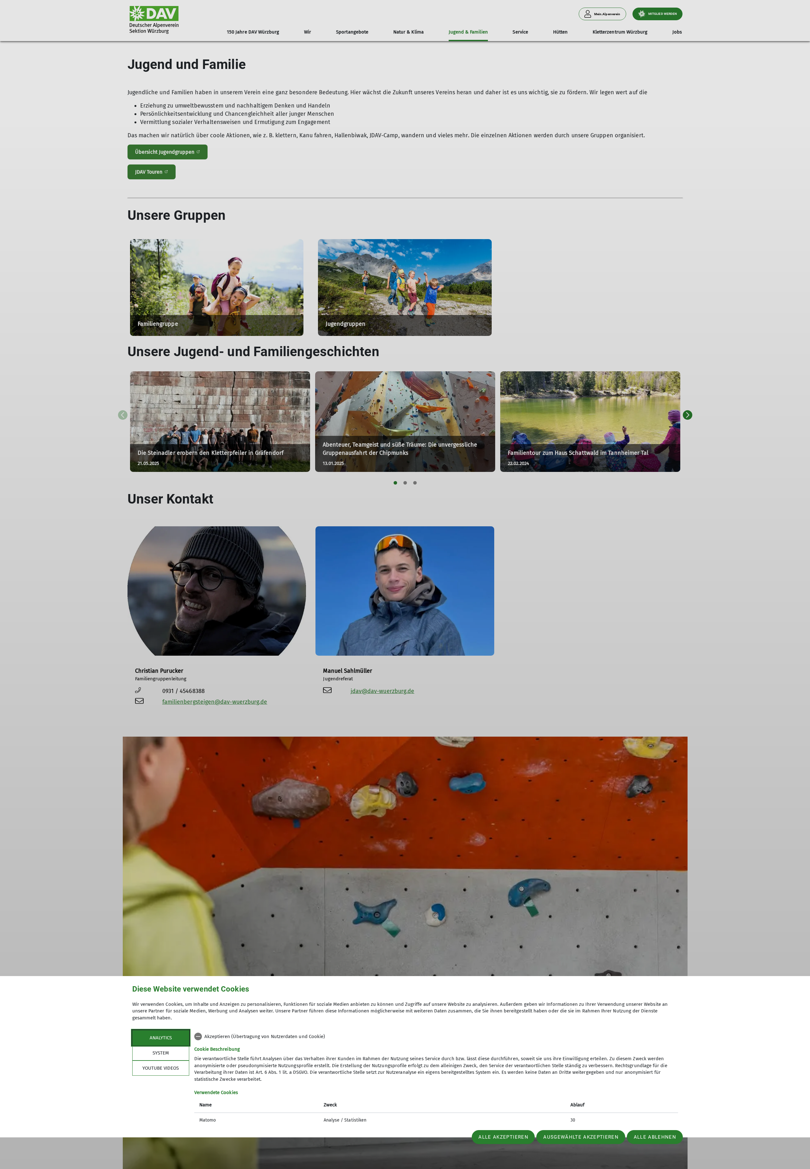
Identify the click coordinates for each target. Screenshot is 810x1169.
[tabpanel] (436, 1079)
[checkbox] (436, 1036)
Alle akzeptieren (503, 1137)
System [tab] (161, 1053)
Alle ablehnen (655, 1137)
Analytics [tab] (161, 1038)
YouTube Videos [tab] (160, 1068)
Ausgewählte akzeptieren (581, 1137)
